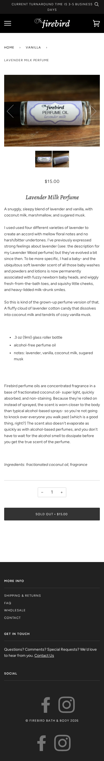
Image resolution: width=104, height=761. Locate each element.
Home (9, 47)
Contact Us (44, 655)
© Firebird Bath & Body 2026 (52, 720)
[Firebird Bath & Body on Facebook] (45, 710)
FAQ (7, 603)
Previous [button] (13, 110)
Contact (12, 618)
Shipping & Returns (22, 595)
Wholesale (15, 610)
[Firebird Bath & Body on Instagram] (66, 710)
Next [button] (90, 110)
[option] (52, 111)
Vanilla (33, 47)
